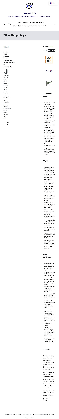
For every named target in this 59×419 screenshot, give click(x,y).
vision (44, 398)
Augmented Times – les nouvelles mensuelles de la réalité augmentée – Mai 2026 (49, 235)
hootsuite (45, 374)
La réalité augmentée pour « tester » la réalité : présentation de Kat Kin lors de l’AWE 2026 (49, 109)
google (49, 369)
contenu (52, 362)
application (52, 355)
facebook (52, 367)
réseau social (45, 390)
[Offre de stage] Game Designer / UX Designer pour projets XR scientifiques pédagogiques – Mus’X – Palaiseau (49, 213)
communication (46, 362)
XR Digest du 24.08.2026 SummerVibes (49, 103)
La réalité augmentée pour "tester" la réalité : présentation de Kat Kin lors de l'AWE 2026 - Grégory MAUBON (49, 267)
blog (48, 358)
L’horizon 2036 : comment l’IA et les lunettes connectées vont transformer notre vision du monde (49, 130)
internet (49, 379)
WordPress (51, 414)
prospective (49, 385)
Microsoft (44, 383)
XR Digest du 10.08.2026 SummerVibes (49, 121)
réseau (49, 388)
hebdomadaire (48, 372)
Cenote (34, 414)
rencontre (45, 388)
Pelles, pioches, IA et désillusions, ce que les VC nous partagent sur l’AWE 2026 (49, 116)
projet (44, 386)
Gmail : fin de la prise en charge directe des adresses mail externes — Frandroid (49, 289)
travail (52, 392)
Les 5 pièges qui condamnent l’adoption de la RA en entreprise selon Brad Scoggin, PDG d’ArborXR (49, 151)
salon (50, 390)
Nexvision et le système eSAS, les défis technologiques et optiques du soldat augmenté (49, 178)
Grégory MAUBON (29, 13)
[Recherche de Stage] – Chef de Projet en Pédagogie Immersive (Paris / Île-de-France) (49, 170)
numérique (52, 383)
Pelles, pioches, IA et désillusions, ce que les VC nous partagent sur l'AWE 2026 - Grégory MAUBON (49, 281)
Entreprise (46, 367)
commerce (47, 360)
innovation (44, 379)
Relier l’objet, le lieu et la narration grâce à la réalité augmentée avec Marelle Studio (49, 223)
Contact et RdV (42, 25)
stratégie (44, 392)
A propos (18, 22)
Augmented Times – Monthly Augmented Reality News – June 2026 (48, 141)
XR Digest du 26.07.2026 (49, 125)
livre (53, 379)
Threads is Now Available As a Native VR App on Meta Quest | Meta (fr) (49, 274)
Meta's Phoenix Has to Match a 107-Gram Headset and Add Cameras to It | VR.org (49, 312)
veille (50, 395)
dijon (44, 364)
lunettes (45, 381)
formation (45, 369)
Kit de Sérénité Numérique (19, 25)
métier (48, 383)
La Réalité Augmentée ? (28, 22)
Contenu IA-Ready (30, 417)
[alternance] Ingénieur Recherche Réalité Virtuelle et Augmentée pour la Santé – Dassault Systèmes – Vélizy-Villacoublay (49, 244)
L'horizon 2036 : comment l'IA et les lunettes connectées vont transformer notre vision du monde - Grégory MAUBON (49, 331)
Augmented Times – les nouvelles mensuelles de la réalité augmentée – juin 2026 (49, 198)
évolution (45, 400)
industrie (45, 376)
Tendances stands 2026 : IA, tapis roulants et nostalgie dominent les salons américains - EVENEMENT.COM (49, 297)
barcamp (44, 358)
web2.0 (47, 398)
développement (48, 364)
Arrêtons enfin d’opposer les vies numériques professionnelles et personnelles (9, 59)
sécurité (49, 392)
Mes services (39, 22)
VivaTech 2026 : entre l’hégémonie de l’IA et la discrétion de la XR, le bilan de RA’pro (49, 205)
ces (44, 360)
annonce (47, 355)
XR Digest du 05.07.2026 (49, 145)
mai (48, 381)
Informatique (50, 376)
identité (49, 374)
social (53, 390)
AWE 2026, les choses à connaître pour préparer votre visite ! (49, 229)
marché (51, 381)
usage (45, 395)
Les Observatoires (32, 25)
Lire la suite (7, 124)
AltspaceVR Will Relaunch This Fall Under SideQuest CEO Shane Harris (49, 305)
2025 (44, 355)
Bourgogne (52, 358)
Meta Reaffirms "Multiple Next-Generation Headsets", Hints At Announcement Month (49, 340)
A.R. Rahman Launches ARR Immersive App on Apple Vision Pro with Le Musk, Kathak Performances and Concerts (49, 321)
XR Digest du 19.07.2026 (49, 136)
